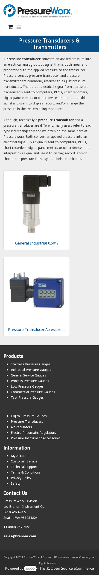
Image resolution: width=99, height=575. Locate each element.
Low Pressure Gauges (27, 386)
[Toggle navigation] (18, 27)
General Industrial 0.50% (36, 243)
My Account (20, 455)
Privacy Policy (21, 478)
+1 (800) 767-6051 (17, 527)
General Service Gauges (28, 375)
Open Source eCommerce (72, 568)
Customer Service (24, 461)
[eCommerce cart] (7, 27)
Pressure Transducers (27, 421)
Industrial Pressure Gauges (31, 369)
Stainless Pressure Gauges (30, 364)
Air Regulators (21, 427)
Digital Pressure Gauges (29, 416)
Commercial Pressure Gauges (33, 392)
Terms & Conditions (26, 472)
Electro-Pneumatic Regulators (33, 432)
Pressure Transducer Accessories (36, 329)
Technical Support (24, 467)
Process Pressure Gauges (30, 381)
